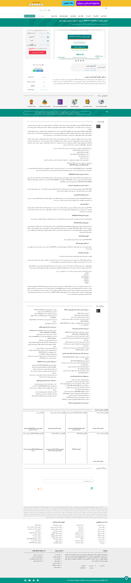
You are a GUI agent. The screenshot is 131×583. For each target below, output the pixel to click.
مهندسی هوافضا (100, 535)
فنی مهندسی (103, 24)
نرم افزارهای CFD (61, 517)
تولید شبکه (79, 514)
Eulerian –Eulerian (99, 507)
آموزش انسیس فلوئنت (95, 510)
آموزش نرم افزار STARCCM (34, 543)
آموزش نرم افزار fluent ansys (44, 510)
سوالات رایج (57, 561)
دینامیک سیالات (99, 515)
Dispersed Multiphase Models (89, 507)
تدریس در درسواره (38, 555)
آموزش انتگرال (37, 525)
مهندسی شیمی (98, 24)
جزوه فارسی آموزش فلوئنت (34, 514)
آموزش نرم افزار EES (57, 525)
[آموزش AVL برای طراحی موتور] (51, 419)
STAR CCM (93, 509)
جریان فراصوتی (43, 514)
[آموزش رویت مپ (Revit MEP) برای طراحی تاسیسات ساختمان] (30, 419)
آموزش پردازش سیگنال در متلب (33, 527)
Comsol (71, 507)
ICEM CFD (86, 275)
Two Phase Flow (103, 509)
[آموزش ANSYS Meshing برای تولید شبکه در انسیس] (30, 440)
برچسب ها (105, 507)
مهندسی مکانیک (101, 525)
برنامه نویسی (80, 531)
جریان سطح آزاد (49, 514)
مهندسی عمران (101, 529)
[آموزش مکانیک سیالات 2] (94, 419)
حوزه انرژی (102, 543)
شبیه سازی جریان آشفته (51, 515)
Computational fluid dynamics (63, 507)
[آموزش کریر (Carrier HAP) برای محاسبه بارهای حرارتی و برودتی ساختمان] (51, 440)
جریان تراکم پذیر (64, 514)
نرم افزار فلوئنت (68, 517)
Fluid (34, 509)
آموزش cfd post (104, 510)
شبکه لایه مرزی (59, 515)
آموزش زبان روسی (36, 537)
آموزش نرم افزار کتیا (58, 531)
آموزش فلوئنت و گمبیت (64, 510)
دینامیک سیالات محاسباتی (86, 139)
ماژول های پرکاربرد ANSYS (83, 517)
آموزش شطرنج (59, 541)
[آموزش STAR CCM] (73, 440)
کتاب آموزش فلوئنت (101, 517)
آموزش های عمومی (79, 537)
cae (50, 507)
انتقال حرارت (88, 512)
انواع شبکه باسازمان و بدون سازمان (79, 512)
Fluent (31, 509)
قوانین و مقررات (56, 557)
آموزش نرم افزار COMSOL (56, 535)
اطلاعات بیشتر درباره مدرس (90, 70)
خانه (107, 24)
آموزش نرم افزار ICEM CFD (34, 533)
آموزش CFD (26, 509)
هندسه (56, 517)
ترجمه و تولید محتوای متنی (36, 559)
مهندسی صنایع (101, 533)
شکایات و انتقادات (56, 565)
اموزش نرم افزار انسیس (96, 512)
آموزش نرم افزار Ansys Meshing (33, 539)
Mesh (60, 509)
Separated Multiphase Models (82, 509)
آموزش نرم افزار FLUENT (56, 537)
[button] (37, 52)
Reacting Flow (72, 509)
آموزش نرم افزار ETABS (57, 533)
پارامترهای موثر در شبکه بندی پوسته (37, 512)
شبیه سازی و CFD (79, 535)
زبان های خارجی (79, 525)
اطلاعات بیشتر (95, 561)
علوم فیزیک (80, 529)
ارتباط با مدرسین (56, 563)
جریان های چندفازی (84, 158)
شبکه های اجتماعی (37, 561)
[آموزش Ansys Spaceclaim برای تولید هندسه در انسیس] (73, 419)
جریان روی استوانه (56, 514)
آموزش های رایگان (64, 16)
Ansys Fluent (30, 507)
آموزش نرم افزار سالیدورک (56, 529)
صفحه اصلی (103, 16)
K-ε (38, 509)
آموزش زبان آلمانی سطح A (56, 527)
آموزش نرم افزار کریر (36, 535)
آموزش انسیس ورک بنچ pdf (85, 510)
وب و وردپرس (101, 541)
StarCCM (98, 509)
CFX (55, 507)
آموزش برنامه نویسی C (35, 541)
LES (50, 509)
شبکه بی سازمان (73, 515)
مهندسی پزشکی (101, 537)
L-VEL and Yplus (45, 509)
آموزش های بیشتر (79, 543)
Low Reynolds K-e (55, 509)
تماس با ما (88, 16)
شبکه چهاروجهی (66, 515)
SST (89, 509)
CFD (52, 507)
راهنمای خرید (73, 16)
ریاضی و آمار (80, 527)
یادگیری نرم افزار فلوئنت (49, 517)
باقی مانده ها (58, 512)
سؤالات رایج (81, 16)
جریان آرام (75, 514)
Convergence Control (77, 507)
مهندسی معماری (100, 531)
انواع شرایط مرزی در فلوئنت (67, 512)
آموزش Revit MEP (58, 543)
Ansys (25, 507)
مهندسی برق (101, 527)
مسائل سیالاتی (61, 148)
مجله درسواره (54, 16)
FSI (36, 509)
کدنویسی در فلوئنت (92, 517)
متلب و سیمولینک (79, 533)
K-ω (40, 509)
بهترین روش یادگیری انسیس (49, 512)
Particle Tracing (65, 509)
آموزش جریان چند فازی (74, 510)
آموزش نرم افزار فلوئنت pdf (32, 510)
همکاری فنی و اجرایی (37, 557)
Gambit (86, 273)
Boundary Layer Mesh (44, 507)
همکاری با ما (95, 16)
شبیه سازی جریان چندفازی (42, 515)
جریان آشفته (70, 514)
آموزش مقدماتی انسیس (54, 510)
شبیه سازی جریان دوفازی (31, 515)
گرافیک (81, 539)
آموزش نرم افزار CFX (57, 539)
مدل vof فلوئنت (75, 517)
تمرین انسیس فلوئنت (86, 514)
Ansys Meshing (36, 507)
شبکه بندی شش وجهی (80, 515)
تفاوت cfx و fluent (95, 514)
